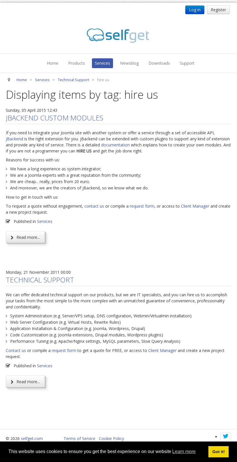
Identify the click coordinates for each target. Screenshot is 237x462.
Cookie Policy (111, 438)
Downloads (159, 63)
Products (76, 63)
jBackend (14, 138)
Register (218, 9)
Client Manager (195, 206)
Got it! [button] (218, 451)
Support (187, 63)
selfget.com (32, 438)
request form (142, 206)
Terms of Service (79, 438)
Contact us (16, 350)
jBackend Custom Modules (54, 117)
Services (102, 63)
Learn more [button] (184, 451)
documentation (115, 145)
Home (52, 63)
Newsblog (129, 63)
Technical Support (40, 279)
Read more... (27, 237)
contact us (94, 206)
